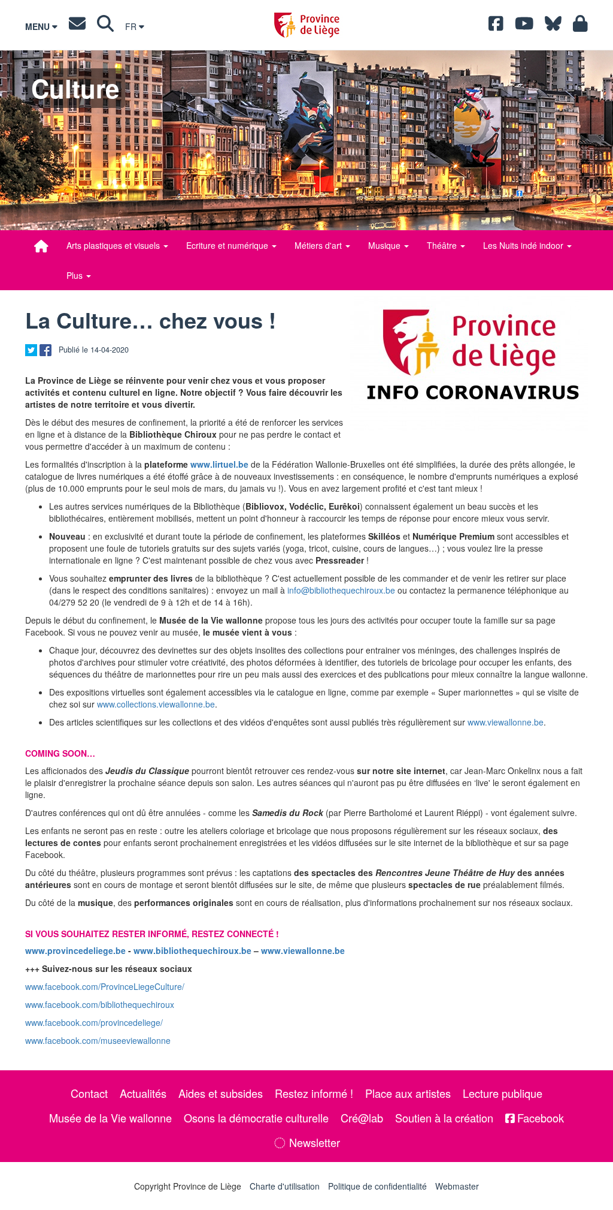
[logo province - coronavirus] (469, 363)
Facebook (539, 1117)
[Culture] (41, 245)
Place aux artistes (408, 1093)
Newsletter (313, 1142)
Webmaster (457, 1186)
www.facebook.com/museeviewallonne (98, 1040)
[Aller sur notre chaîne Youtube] (524, 26)
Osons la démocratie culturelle (256, 1117)
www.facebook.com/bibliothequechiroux (99, 1004)
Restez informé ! (314, 1093)
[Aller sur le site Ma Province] (580, 26)
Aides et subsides (220, 1093)
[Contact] (77, 26)
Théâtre (443, 245)
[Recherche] (105, 26)
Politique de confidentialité (377, 1186)
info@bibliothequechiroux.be (341, 590)
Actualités (143, 1093)
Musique (385, 245)
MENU (38, 26)
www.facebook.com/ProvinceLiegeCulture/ (104, 986)
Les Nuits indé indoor (524, 245)
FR (132, 26)
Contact (89, 1093)
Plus (75, 275)
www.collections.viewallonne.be (156, 704)
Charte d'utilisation (285, 1186)
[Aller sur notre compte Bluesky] (553, 26)
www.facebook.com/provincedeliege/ (94, 1022)
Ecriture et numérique (228, 245)
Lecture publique (502, 1093)
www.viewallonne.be (506, 722)
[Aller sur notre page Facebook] (495, 26)
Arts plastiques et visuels (114, 245)
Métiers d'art (319, 245)
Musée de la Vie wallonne (110, 1117)
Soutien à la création (444, 1117)
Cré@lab (362, 1117)
